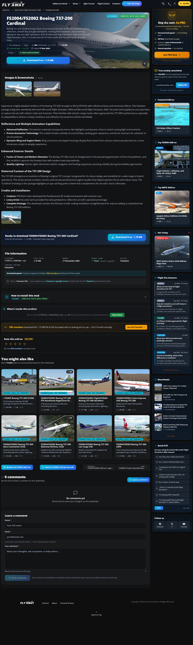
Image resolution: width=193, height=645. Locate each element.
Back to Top (96, 615)
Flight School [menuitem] (103, 3)
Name (8, 520)
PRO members (52, 273)
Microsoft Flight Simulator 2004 (28, 10)
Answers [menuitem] (116, 3)
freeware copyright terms (57, 281)
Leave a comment (140, 480)
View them (117, 315)
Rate (26, 45)
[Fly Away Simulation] (13, 3)
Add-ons (6, 10)
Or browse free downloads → (172, 61)
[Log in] (174, 3)
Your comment (12, 546)
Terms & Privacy (67, 603)
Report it (90, 281)
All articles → (172, 436)
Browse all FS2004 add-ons (19, 467)
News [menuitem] (75, 3)
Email (8, 532)
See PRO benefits (135, 327)
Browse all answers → (172, 370)
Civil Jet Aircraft (52, 10)
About (54, 603)
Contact (45, 603)
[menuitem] (132, 3)
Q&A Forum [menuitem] (89, 3)
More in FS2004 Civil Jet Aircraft (59, 467)
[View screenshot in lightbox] (144, 63)
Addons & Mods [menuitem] (60, 3)
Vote (159, 508)
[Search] (163, 3)
